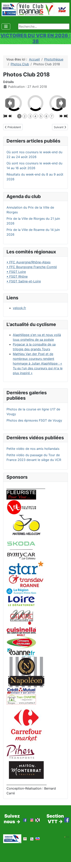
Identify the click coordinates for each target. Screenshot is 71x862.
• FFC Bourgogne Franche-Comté (32, 267)
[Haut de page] (64, 854)
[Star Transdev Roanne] (26, 574)
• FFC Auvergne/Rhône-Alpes (28, 262)
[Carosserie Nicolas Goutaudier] (21, 642)
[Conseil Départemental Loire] (21, 601)
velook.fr (19, 308)
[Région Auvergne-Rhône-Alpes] (21, 591)
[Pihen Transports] (21, 752)
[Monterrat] (26, 770)
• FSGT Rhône (17, 276)
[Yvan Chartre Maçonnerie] (21, 699)
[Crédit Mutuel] (21, 690)
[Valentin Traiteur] (21, 507)
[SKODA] (21, 550)
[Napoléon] (26, 672)
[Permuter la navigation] (6, 26)
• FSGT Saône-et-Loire (24, 281)
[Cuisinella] (21, 631)
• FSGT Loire (16, 272)
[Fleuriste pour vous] (21, 494)
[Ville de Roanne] (21, 652)
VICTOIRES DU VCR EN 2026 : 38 (35, 38)
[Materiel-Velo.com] (26, 528)
